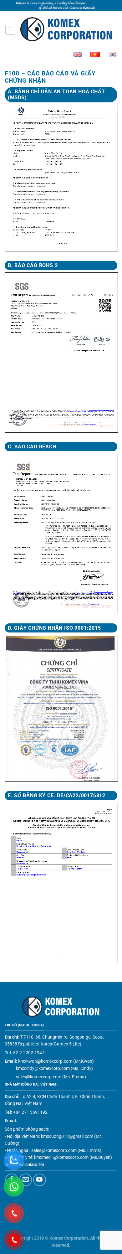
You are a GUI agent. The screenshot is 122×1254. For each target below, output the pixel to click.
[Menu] (10, 30)
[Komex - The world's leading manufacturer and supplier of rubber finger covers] (66, 30)
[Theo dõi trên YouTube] (39, 1180)
